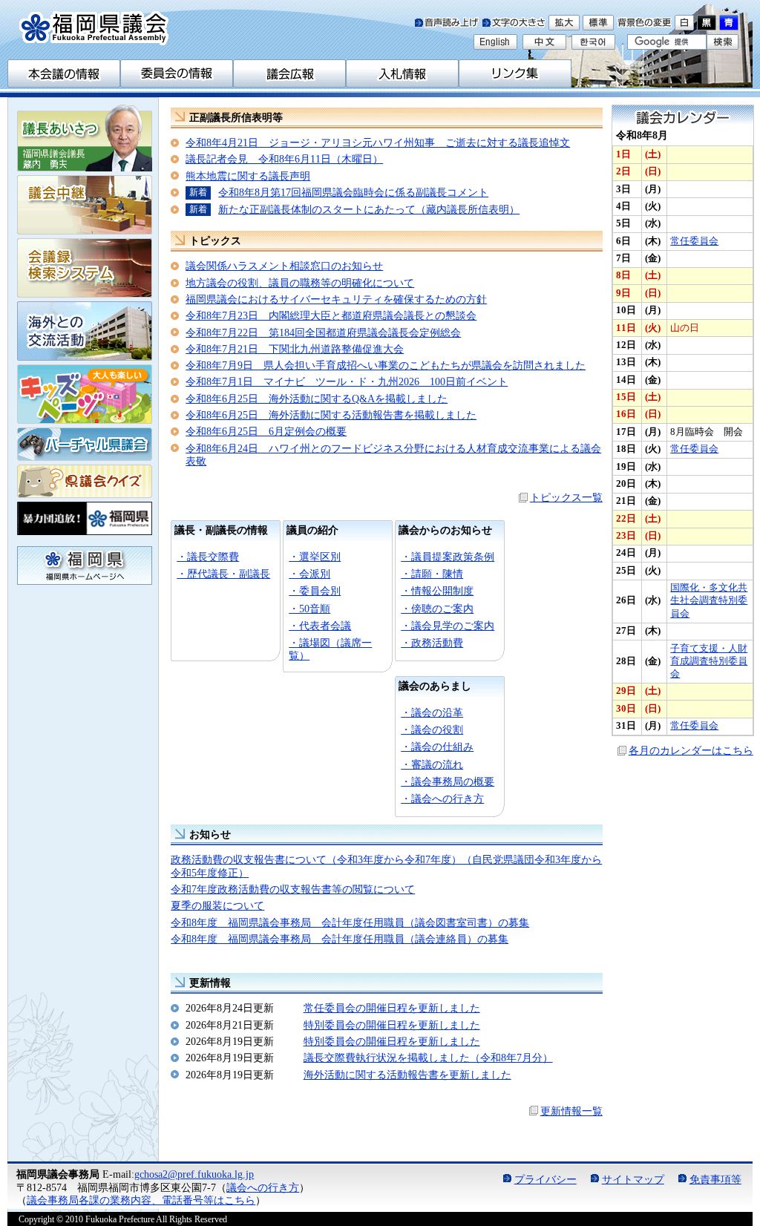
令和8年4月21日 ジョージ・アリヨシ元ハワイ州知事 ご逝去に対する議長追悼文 (378, 142)
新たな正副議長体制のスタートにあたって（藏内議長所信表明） (369, 209)
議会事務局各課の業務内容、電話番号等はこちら (141, 1200)
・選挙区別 (315, 557)
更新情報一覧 (571, 1111)
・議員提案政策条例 (447, 557)
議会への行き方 (262, 1187)
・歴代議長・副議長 (223, 574)
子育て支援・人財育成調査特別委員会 (708, 661)
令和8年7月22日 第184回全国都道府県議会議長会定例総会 (323, 332)
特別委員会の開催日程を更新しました (392, 1025)
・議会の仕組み (437, 747)
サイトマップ (633, 1179)
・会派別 (309, 574)
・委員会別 (315, 591)
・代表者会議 (320, 626)
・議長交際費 (208, 557)
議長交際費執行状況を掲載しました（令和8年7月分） (428, 1057)
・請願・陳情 (432, 574)
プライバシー (545, 1179)
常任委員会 (694, 241)
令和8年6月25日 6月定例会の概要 (266, 431)
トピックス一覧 (566, 497)
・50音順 (309, 608)
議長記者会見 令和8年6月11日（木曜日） (284, 159)
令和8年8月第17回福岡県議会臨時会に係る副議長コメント (353, 192)
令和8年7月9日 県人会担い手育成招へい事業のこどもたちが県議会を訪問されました (386, 365)
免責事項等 (715, 1179)
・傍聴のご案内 (437, 608)
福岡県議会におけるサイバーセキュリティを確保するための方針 (336, 299)
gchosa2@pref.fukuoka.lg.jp (194, 1174)
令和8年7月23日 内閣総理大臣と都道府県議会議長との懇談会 (331, 315)
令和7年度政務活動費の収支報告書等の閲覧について (293, 889)
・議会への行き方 (442, 798)
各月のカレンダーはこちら (691, 750)
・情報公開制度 (437, 591)
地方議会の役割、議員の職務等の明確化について (300, 283)
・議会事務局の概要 (447, 781)
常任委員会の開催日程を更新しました (392, 1008)
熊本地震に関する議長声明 (248, 176)
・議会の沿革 (432, 712)
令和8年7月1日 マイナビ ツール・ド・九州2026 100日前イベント (347, 381)
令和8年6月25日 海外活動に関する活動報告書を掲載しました (331, 415)
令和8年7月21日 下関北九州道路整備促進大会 (295, 349)
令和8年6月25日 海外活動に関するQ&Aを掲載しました (317, 398)
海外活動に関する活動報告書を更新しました (407, 1075)
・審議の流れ (432, 764)
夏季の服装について (217, 905)
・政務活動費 (432, 643)
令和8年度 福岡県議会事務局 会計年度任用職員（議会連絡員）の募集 (339, 939)
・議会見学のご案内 (447, 626)
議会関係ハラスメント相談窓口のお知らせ (284, 266)
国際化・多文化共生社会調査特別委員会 (708, 601)
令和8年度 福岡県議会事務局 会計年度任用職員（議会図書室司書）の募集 (350, 922)
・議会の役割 (432, 729)
